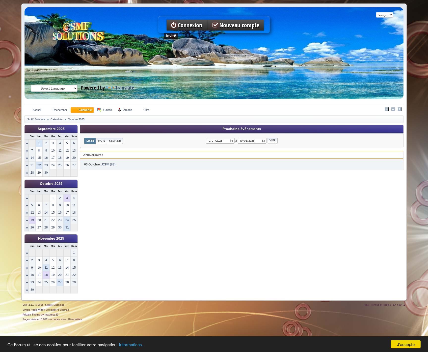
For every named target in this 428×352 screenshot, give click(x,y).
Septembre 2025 (51, 129)
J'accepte (406, 344)
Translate (124, 87)
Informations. (131, 344)
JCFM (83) (108, 164)
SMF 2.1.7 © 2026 (33, 304)
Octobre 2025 (51, 184)
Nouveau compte (238, 25)
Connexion (190, 25)
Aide (366, 304)
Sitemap (64, 309)
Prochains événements (241, 129)
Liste (90, 140)
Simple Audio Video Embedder (40, 309)
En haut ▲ (399, 304)
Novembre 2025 (51, 238)
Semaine (115, 140)
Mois (101, 140)
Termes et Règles (381, 304)
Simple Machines (54, 304)
